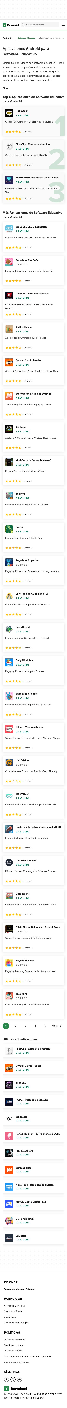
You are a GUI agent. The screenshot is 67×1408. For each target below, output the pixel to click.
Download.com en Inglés (16, 1322)
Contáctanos (10, 1317)
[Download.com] (11, 25)
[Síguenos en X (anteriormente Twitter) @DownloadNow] (13, 1379)
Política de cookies (13, 1350)
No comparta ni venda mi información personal (27, 1356)
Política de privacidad (14, 1339)
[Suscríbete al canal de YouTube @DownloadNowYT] (19, 1379)
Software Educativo (26, 38)
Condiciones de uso (14, 1345)
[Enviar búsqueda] (23, 24)
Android (7, 38)
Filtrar (6, 88)
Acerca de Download (14, 1305)
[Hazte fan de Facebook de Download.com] (6, 1379)
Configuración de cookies (17, 1362)
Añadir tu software (13, 1311)
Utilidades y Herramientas (49, 38)
